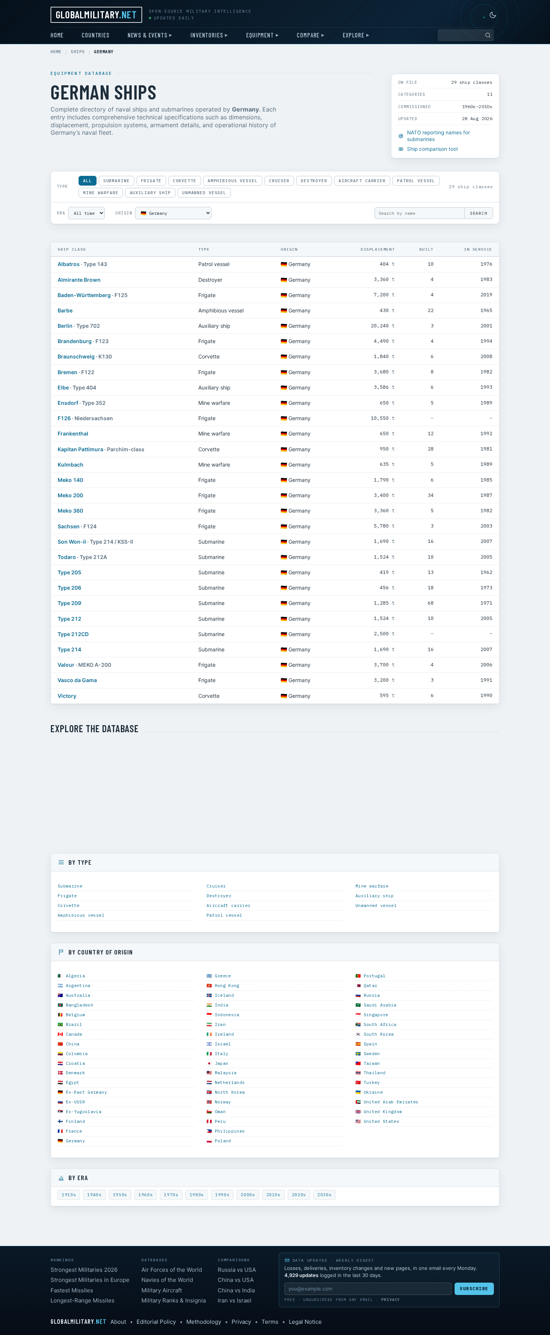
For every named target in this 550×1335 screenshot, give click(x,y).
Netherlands (230, 1082)
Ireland (224, 1034)
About (118, 1321)
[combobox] (466, 35)
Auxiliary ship (150, 192)
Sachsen (69, 526)
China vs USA (236, 1279)
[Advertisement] (275, 794)
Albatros (69, 264)
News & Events (148, 35)
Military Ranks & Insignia (173, 1300)
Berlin (65, 326)
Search (479, 213)
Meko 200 (70, 495)
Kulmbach (70, 464)
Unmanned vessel (204, 192)
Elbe (63, 387)
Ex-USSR (75, 1102)
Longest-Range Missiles (82, 1300)
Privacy (390, 1299)
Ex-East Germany (86, 1092)
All (87, 180)
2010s (273, 1194)
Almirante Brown (79, 280)
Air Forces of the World (171, 1269)
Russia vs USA (237, 1269)
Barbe (65, 310)
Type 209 (69, 603)
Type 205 (69, 572)
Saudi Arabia (380, 1005)
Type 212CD (73, 634)
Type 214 (69, 649)
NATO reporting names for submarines (438, 135)
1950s (120, 1194)
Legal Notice (305, 1321)
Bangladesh (79, 1005)
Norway (223, 1102)
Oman (220, 1111)
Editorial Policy (156, 1321)
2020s (299, 1194)
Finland (75, 1121)
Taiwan (372, 1063)
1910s (69, 1194)
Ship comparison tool (432, 149)
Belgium (75, 1014)
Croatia (75, 1063)
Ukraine (373, 1092)
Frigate (151, 180)
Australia (78, 995)
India (222, 1005)
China (73, 1044)
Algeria (75, 975)
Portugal (375, 975)
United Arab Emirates (391, 1102)
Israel (223, 1044)
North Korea (230, 1092)
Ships (78, 51)
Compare (308, 35)
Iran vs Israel (234, 1300)
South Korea (379, 1034)
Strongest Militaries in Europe (90, 1279)
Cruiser (279, 180)
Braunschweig (76, 356)
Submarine (116, 180)
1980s (197, 1194)
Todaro (67, 557)
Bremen (67, 372)
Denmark (75, 1072)
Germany (75, 1140)
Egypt (73, 1082)
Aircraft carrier (362, 180)
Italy (222, 1053)
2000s (248, 1194)
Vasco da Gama (77, 680)
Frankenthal (73, 433)
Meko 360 (70, 510)
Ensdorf (68, 403)
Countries (95, 35)
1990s (222, 1194)
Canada (74, 1034)
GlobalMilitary (96, 14)
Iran (220, 1024)
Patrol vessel (416, 180)
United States (382, 1121)
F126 (64, 418)
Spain (371, 1044)
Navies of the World (167, 1279)
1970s (171, 1194)
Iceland (224, 995)
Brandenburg (75, 341)
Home (57, 35)
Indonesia (227, 1014)
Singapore (376, 1014)
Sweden (372, 1053)
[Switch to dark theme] (492, 15)
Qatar (371, 985)
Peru (220, 1121)
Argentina (78, 985)
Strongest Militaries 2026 (84, 1269)
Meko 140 (70, 480)
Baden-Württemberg (84, 295)
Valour (66, 665)
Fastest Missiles (72, 1290)
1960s (145, 1194)
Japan (222, 1063)
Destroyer (314, 180)
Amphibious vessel (233, 180)
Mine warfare (101, 192)
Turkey (372, 1082)
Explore (353, 35)
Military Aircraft (161, 1290)
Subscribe (474, 1288)
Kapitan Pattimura (80, 449)
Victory (67, 696)
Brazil (74, 1024)
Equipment (260, 35)
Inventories (206, 35)
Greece (223, 975)
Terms (270, 1321)
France (74, 1131)
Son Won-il (72, 541)
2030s (324, 1194)
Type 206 (69, 587)
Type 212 (69, 618)
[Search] (487, 35)
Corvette (184, 180)
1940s (94, 1194)
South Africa (380, 1024)
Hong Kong (227, 985)
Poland (223, 1140)
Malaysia (226, 1072)
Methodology (203, 1321)
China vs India (236, 1290)
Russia (372, 995)
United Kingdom (383, 1111)
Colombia (77, 1053)
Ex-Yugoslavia (84, 1111)
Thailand (375, 1072)
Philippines (230, 1131)
